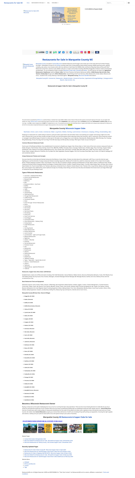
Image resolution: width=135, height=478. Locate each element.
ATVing (97, 132)
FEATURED (54, 2)
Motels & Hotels (68, 78)
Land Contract (76, 132)
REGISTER (70, 125)
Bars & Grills (68, 80)
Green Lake (72, 70)
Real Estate (27, 132)
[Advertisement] (67, 39)
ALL (74, 80)
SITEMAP (26, 462)
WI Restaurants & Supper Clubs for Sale (75, 417)
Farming (69, 132)
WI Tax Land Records (29, 464)
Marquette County (41, 63)
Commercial (52, 78)
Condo (41, 132)
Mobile (64, 132)
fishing (58, 65)
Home (28, 2)
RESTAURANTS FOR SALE (38, 2)
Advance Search (34, 121)
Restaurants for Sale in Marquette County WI (67, 59)
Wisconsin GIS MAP (84, 75)
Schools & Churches (79, 78)
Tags (25, 467)
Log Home (58, 132)
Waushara (66, 70)
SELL (48, 2)
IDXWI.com (39, 119)
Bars (110, 132)
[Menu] (129, 3)
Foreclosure (85, 132)
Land (36, 132)
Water (53, 132)
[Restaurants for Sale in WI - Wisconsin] (37, 17)
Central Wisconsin (57, 63)
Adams (85, 70)
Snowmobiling (104, 132)
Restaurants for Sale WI (13, 3)
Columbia (78, 70)
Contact (26, 465)
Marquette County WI (42, 78)
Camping (91, 132)
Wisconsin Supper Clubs (75, 128)
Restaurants (59, 78)
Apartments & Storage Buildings (94, 78)
